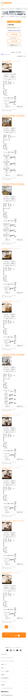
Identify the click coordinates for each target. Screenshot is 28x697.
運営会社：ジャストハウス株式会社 (9, 109)
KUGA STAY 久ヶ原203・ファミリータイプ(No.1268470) (11, 302)
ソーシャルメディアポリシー (7, 688)
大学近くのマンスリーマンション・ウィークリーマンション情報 (14, 634)
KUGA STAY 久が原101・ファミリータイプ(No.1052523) (11, 573)
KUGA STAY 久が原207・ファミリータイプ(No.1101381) (11, 468)
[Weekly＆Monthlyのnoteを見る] (21, 650)
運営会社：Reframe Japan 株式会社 (9, 178)
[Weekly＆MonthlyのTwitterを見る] (14, 650)
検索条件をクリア (14, 45)
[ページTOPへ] (26, 695)
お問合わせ (20, 106)
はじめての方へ (4, 654)
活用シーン (3, 667)
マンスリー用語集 (5, 671)
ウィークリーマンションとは (7, 661)
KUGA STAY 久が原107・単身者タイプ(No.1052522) (13, 520)
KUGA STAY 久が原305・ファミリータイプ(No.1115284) (11, 62)
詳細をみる (7, 106)
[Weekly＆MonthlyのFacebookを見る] (7, 650)
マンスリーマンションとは (6, 657)
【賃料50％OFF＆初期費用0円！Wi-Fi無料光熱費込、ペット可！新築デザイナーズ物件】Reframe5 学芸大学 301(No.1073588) (14, 184)
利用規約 (3, 684)
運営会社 (3, 674)
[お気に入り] (10, 65)
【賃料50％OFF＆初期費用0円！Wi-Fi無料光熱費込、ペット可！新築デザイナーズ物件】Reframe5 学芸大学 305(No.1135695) (14, 355)
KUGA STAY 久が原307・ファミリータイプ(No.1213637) (11, 249)
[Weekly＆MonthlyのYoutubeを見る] (17, 650)
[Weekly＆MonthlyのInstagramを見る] (11, 650)
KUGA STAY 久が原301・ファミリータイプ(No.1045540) (11, 415)
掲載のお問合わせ (5, 691)
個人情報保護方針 (5, 678)
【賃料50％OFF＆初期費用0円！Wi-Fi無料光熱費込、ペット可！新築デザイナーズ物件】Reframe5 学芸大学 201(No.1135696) (14, 116)
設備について (4, 664)
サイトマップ (4, 681)
